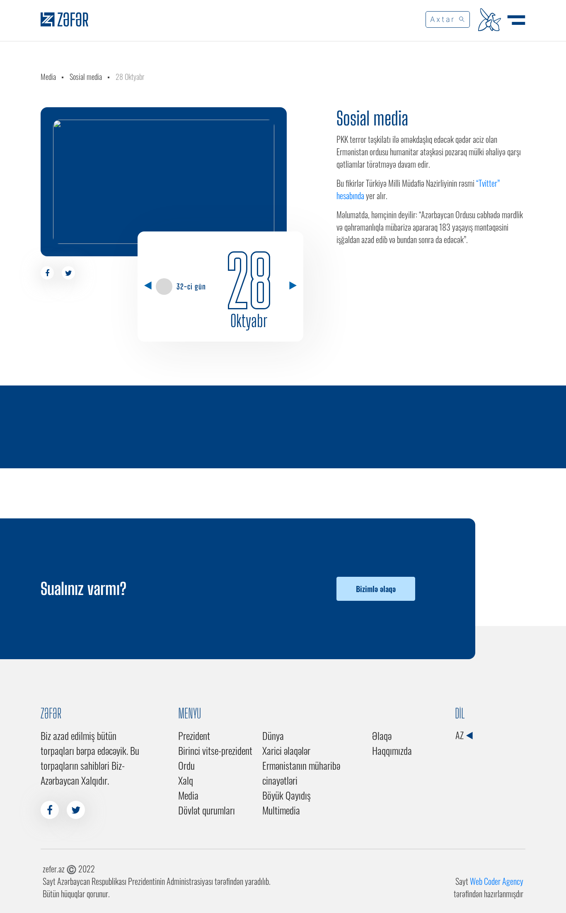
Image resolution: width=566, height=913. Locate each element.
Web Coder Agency (496, 881)
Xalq (185, 780)
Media (48, 76)
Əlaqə (382, 735)
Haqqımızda (392, 750)
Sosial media (86, 76)
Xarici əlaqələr (286, 750)
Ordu (186, 765)
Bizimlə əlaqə (376, 588)
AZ (460, 735)
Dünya (273, 735)
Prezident (194, 735)
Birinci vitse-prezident (215, 750)
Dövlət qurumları (206, 809)
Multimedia (281, 809)
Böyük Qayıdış (286, 795)
